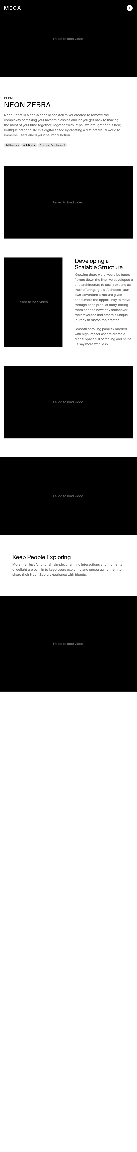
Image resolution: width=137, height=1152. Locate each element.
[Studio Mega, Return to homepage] (12, 8)
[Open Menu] (130, 8)
